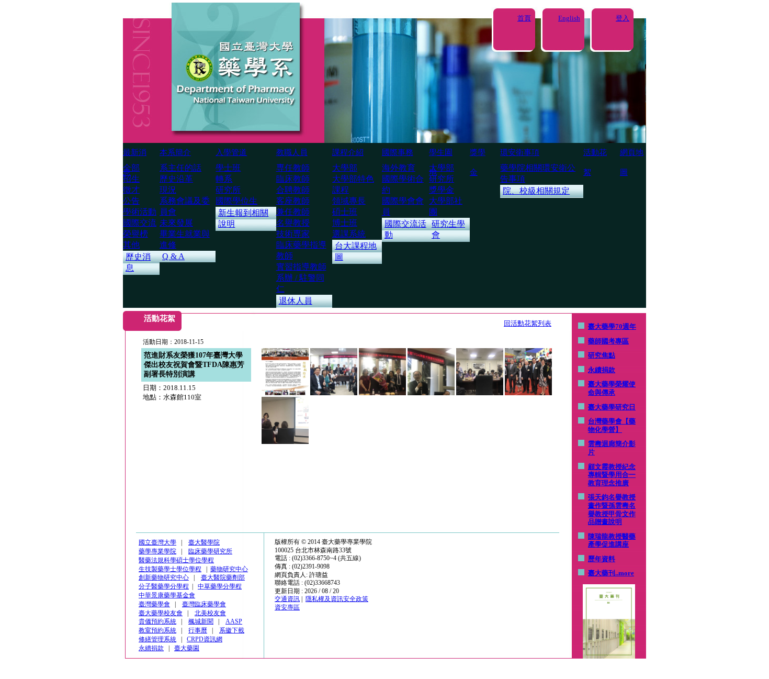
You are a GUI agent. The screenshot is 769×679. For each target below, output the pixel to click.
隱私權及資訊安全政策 (337, 599)
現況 (168, 189)
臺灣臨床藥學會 (204, 604)
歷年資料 (601, 559)
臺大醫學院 (204, 542)
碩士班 (344, 211)
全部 (131, 167)
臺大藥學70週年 (612, 326)
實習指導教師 (301, 266)
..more (624, 573)
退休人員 (295, 300)
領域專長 (349, 200)
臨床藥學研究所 (210, 551)
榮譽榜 (135, 233)
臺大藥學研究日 (612, 407)
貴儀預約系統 (157, 621)
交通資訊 (287, 599)
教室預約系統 (157, 630)
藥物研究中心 (229, 569)
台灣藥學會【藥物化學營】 (612, 425)
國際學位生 (236, 200)
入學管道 (231, 152)
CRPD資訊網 (204, 639)
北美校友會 (210, 613)
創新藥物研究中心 (164, 577)
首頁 (524, 18)
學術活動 (139, 211)
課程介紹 (348, 152)
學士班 (228, 167)
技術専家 (293, 233)
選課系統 (349, 233)
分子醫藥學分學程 (164, 586)
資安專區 (287, 607)
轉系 (224, 178)
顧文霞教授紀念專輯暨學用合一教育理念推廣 (612, 475)
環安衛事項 (519, 152)
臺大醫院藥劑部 (223, 577)
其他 (131, 244)
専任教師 (293, 167)
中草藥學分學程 (220, 586)
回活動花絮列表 (527, 323)
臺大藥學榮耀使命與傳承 (612, 388)
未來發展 (176, 222)
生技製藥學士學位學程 (170, 569)
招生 (131, 178)
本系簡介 (175, 152)
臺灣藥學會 (154, 604)
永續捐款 (601, 370)
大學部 (344, 167)
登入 (622, 18)
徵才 (131, 189)
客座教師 (293, 200)
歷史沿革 (176, 178)
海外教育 (398, 167)
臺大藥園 (186, 648)
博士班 (344, 222)
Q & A (173, 256)
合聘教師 (293, 189)
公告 (131, 200)
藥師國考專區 (608, 341)
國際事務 (397, 152)
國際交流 (139, 222)
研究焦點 (601, 355)
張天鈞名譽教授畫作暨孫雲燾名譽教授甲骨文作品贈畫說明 (612, 509)
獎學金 (441, 189)
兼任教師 (293, 211)
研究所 (228, 189)
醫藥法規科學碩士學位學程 (176, 560)
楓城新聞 (200, 621)
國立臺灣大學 (157, 542)
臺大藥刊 (601, 573)
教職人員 (292, 152)
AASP (233, 621)
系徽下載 (231, 630)
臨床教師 (293, 178)
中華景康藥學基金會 (167, 595)
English (569, 18)
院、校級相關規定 (536, 190)
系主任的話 (180, 167)
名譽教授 (293, 222)
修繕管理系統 (157, 639)
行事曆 (197, 630)
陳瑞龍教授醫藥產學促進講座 (612, 540)
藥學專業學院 (157, 551)
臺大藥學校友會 (161, 613)
